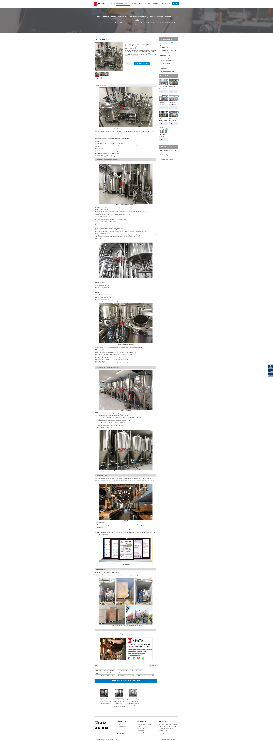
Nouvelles (119, 728)
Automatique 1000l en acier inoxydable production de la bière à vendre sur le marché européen (163, 103)
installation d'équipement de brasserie (145, 675)
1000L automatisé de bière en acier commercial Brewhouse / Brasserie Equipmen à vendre (173, 119)
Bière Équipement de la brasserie (168, 42)
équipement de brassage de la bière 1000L (105, 670)
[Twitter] (96, 728)
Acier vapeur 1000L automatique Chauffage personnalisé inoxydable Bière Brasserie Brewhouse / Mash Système (173, 87)
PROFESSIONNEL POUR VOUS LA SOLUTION (125, 681)
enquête (129, 63)
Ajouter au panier (143, 63)
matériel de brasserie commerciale (139, 673)
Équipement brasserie (171, 739)
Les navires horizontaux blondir (168, 66)
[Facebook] (106, 728)
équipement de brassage (135, 670)
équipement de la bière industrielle (103, 673)
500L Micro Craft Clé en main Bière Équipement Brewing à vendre (163, 87)
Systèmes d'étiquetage (166, 63)
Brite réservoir (141, 730)
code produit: (139, 82)
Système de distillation (166, 53)
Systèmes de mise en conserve (168, 50)
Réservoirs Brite (164, 47)
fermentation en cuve (143, 728)
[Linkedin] (99, 728)
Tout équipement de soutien (167, 71)
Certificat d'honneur (121, 726)
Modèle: (97, 82)
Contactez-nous (120, 733)
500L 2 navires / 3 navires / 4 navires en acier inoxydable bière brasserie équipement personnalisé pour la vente (163, 119)
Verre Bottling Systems (166, 58)
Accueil (118, 724)
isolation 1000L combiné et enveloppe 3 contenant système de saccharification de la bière (163, 135)
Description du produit (101, 85)
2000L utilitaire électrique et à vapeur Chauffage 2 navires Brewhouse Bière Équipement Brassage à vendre (173, 103)
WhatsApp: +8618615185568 (165, 733)
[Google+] (103, 728)
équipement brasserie (123, 670)
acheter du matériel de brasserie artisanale (105, 675)
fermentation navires (165, 55)
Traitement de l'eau (165, 68)
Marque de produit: (120, 82)
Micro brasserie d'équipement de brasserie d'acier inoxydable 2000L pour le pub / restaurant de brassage (133, 701)
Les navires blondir (142, 733)
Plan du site (163, 739)
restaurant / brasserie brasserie (121, 673)
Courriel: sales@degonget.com (166, 728)
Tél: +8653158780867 (164, 730)
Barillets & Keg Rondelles (166, 60)
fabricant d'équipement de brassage (126, 675)
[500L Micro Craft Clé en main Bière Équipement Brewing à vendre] (163, 83)
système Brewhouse (165, 45)
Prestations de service (122, 731)
